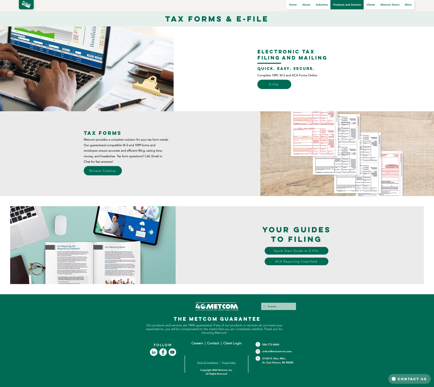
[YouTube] (172, 352)
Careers (197, 343)
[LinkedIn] (153, 352)
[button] (306, 4)
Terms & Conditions (207, 362)
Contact (214, 343)
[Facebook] (163, 352)
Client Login (232, 343)
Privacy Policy (229, 362)
